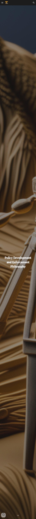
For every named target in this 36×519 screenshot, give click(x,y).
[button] (2, 2)
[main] (18, 262)
